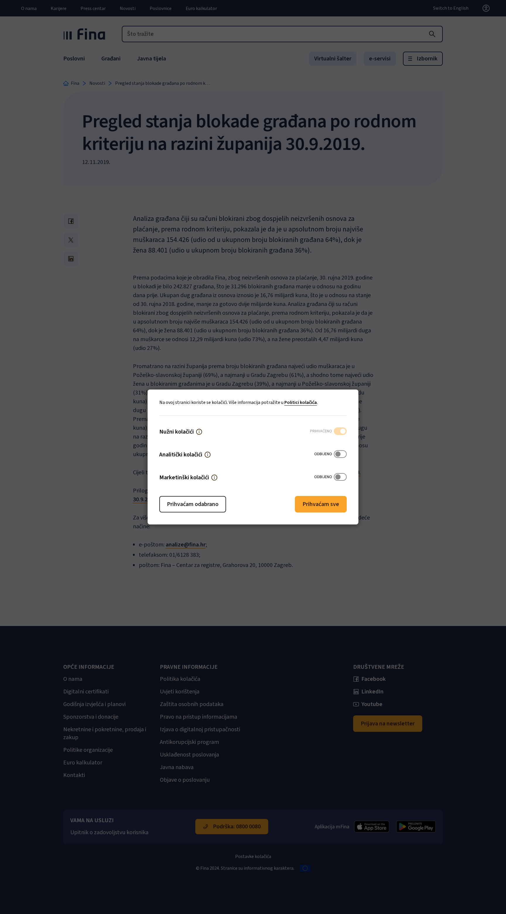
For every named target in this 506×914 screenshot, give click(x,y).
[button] (199, 432)
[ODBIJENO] (340, 454)
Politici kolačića (300, 402)
